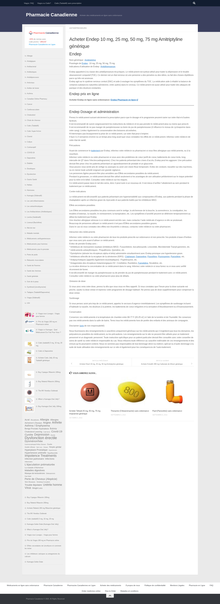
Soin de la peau (32, 282)
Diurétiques (31, 169)
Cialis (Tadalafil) (33, 126)
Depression (41, 434)
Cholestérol (31, 115)
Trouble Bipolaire (33, 485)
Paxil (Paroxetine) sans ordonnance (167, 411)
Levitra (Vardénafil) (34, 217)
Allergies (54, 420)
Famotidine (143, 263)
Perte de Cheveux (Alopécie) (41, 479)
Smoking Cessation (43, 482)
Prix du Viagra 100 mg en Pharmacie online (43, 540)
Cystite (29, 434)
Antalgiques (31, 61)
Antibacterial (31, 67)
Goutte (49, 444)
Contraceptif (31, 147)
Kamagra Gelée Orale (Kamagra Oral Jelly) (43, 524)
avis (82, 326)
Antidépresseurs (78, 28)
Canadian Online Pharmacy (37, 99)
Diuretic (53, 435)
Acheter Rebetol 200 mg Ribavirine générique (43, 508)
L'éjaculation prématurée (40, 464)
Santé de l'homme (33, 265)
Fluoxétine (152, 256)
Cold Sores (46, 432)
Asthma (30, 93)
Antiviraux (30, 83)
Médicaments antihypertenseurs (39, 239)
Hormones (31, 190)
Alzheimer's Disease (33, 423)
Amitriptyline (90, 60)
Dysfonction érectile (41, 437)
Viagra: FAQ (29, 3)
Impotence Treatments (41, 455)
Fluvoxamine (164, 256)
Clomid (29, 136)
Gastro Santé (32, 179)
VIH (28, 303)
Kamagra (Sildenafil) (34, 196)
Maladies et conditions (129, 591)
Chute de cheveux (33, 120)
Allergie (29, 56)
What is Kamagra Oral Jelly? (48, 399)
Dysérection (31, 174)
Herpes (45, 447)
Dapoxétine (31, 158)
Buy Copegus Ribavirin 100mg (49, 372)
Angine (47, 422)
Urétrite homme (52, 484)
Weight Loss (37, 488)
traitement (95, 151)
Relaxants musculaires (35, 260)
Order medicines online (91, 591)
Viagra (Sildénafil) (33, 298)
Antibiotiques (32, 72)
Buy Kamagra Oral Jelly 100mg (49, 406)
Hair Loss (39, 447)
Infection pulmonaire (34, 459)
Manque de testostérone (35, 473)
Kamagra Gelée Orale (35, 562)
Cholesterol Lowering (33, 432)
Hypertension (53, 450)
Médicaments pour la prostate (38, 249)
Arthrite (57, 422)
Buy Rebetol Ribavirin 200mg (49, 381)
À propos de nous (133, 585)
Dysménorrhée (34, 441)
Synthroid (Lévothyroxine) (36, 287)
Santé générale (32, 276)
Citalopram (130, 256)
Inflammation (28, 461)
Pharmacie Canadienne (51, 14)
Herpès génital (55, 447)
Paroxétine (176, 256)
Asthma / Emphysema (37, 425)
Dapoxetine (141, 256)
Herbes (29, 185)
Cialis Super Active (34, 131)
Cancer (29, 104)
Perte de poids (32, 255)
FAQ (211, 585)
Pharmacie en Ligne (197, 585)
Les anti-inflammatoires (35, 201)
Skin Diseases (30, 482)
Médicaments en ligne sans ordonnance (23, 585)
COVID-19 (31, 153)
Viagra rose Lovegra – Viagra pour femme (42, 535)
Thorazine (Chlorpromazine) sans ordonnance (130, 411)
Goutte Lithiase (30, 447)
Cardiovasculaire (33, 110)
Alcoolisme (35, 420)
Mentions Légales (177, 585)
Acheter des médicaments (110, 585)
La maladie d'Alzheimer (34, 468)
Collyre (29, 142)
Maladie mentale (33, 233)
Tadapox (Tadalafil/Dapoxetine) (38, 292)
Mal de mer (31, 228)
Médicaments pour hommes (37, 244)
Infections (49, 459)
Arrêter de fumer (33, 88)
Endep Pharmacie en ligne (123, 100)
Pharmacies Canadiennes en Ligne (81, 585)
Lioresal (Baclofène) (34, 222)
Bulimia (53, 429)
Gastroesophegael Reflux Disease (35, 444)
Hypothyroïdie (52, 453)
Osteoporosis (50, 473)
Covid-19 (56, 431)
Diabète (30, 163)
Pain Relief (28, 476)
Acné (27, 420)
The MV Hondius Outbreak (48, 391)
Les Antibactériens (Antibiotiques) (39, 212)
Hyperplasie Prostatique (36, 450)
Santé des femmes (34, 271)
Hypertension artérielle (35, 453)
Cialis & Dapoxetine (45, 351)
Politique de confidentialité (155, 585)
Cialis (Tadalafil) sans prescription (67, 3)
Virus (28, 487)
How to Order (110, 591)
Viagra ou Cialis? (44, 3)
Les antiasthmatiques (35, 206)
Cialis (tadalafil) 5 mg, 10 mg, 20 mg (40, 519)
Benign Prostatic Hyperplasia (37, 429)
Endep (85, 63)
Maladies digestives (35, 470)
